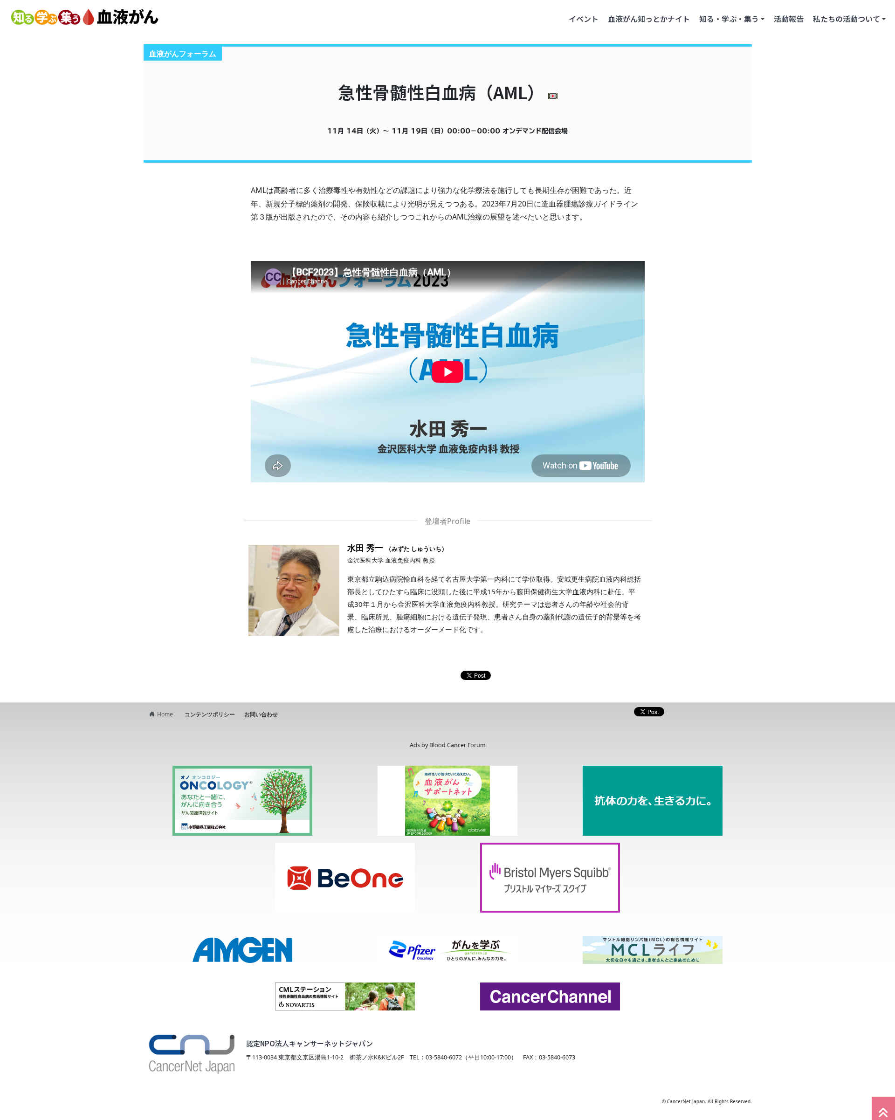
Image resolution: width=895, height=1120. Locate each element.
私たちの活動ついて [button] (846, 18)
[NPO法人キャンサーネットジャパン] (191, 1050)
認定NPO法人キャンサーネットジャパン (309, 1043)
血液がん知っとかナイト (649, 18)
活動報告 (789, 18)
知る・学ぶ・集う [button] (729, 18)
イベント (584, 18)
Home (165, 714)
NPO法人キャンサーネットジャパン (222, 1101)
